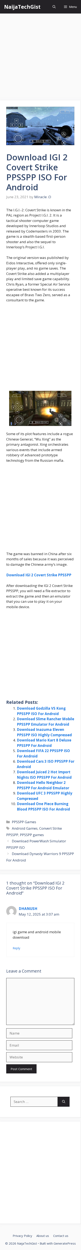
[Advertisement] (40, 58)
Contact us (60, 1236)
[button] (54, 7)
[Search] (64, 1102)
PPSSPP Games (24, 821)
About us (42, 1236)
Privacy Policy (22, 1236)
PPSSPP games (32, 834)
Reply (16, 948)
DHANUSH (28, 908)
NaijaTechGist (22, 6)
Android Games (25, 828)
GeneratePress (65, 1243)
